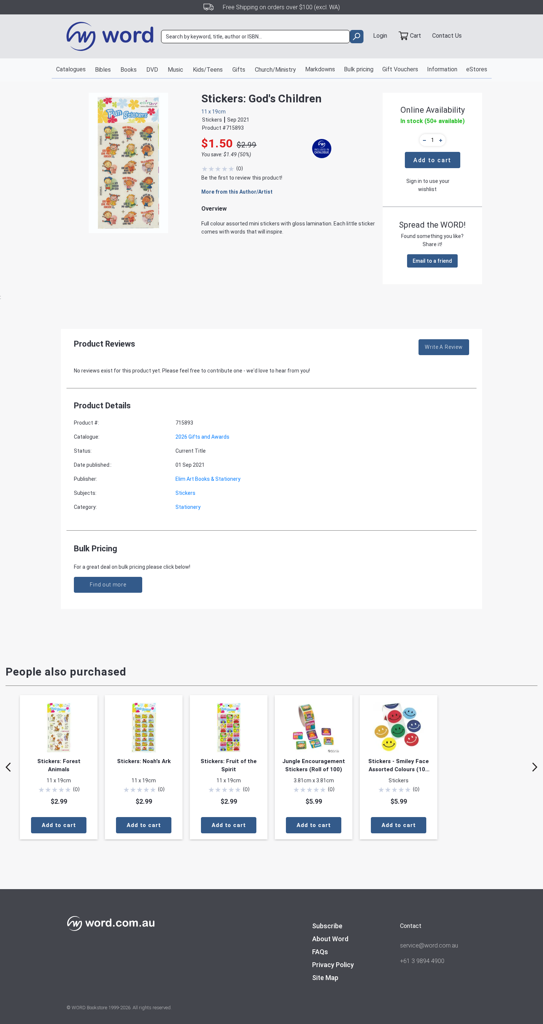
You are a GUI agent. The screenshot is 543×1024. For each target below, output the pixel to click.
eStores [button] (476, 69)
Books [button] (128, 69)
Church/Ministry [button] (275, 69)
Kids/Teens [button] (208, 69)
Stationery (188, 507)
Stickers (185, 493)
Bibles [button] (103, 69)
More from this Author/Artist (237, 192)
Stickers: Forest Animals (59, 765)
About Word (330, 939)
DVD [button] (152, 69)
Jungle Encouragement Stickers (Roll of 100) (313, 765)
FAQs (320, 952)
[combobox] (255, 36)
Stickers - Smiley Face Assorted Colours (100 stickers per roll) (398, 765)
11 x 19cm (213, 112)
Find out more (108, 585)
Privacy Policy (333, 965)
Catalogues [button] (71, 69)
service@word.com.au (429, 945)
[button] (423, 140)
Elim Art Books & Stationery (207, 479)
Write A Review (444, 347)
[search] (356, 36)
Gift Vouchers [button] (400, 69)
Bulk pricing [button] (358, 69)
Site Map (325, 978)
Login (380, 35)
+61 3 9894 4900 (422, 961)
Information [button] (442, 69)
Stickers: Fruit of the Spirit (229, 765)
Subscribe (327, 926)
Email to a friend (432, 261)
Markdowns (320, 69)
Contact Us (447, 35)
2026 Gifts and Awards (202, 437)
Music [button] (175, 69)
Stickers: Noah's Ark (144, 761)
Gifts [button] (238, 69)
